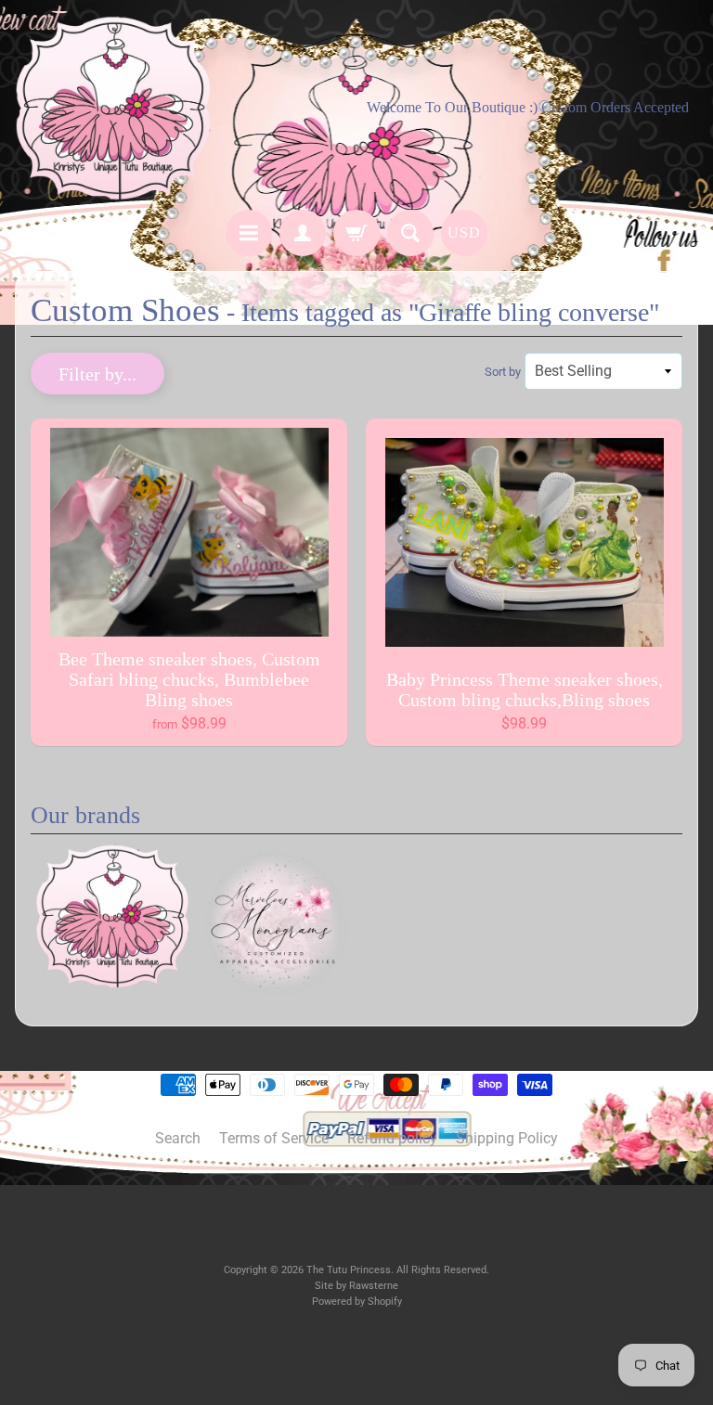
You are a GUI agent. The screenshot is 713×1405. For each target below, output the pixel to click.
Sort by (503, 372)
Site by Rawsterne (356, 1286)
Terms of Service (274, 1138)
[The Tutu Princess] (113, 107)
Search (178, 1138)
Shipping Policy (507, 1138)
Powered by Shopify (357, 1301)
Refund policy (392, 1138)
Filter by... (97, 374)
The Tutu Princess (348, 1270)
